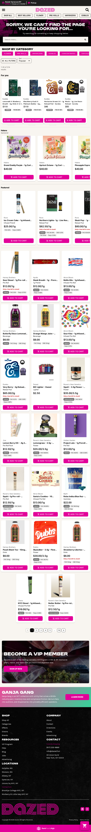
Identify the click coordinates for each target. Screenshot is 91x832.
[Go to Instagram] (87, 809)
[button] (19, 3)
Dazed (35, 384)
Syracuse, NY (7, 779)
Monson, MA (7, 772)
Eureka (5, 384)
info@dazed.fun (53, 751)
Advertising (51, 735)
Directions (50, 728)
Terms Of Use (84, 820)
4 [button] (45, 630)
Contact (49, 724)
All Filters (10, 61)
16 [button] (59, 630)
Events (49, 731)
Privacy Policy (73, 820)
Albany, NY (6, 776)
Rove (6, 218)
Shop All (5, 720)
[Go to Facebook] (82, 809)
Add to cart (20, 177)
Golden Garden (69, 440)
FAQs (4, 748)
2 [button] (36, 630)
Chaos (20, 601)
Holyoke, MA (7, 768)
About (49, 720)
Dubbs (35, 547)
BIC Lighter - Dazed (42, 387)
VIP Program (7, 744)
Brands (5, 735)
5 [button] (50, 630)
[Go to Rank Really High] (45, 828)
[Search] (85, 39)
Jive (4, 440)
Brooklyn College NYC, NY (13, 790)
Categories (6, 724)
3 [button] (41, 630)
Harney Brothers (9, 277)
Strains (5, 731)
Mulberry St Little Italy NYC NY (15, 794)
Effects (5, 728)
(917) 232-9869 (52, 747)
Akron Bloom (68, 277)
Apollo (35, 277)
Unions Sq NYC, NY (10, 783)
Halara (6, 163)
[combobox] (42, 39)
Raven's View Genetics (72, 384)
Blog (4, 752)
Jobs (4, 755)
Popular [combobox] (22, 61)
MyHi (65, 494)
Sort (20, 58)
